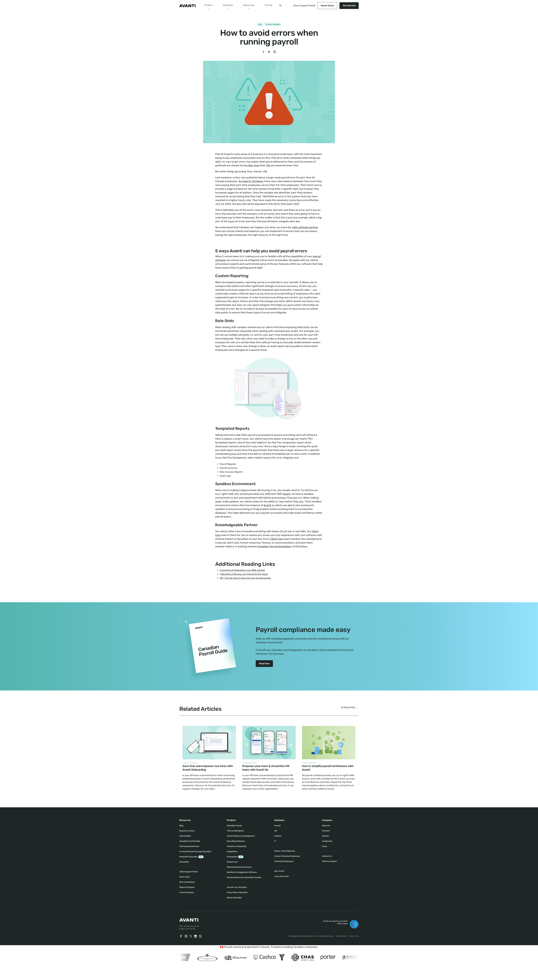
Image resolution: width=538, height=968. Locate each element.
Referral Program (187, 887)
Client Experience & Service (239, 867)
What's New (184, 877)
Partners (326, 831)
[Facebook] (181, 936)
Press (324, 846)
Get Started (349, 5)
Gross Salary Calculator (237, 892)
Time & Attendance (235, 831)
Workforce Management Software (242, 872)
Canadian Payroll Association (274, 546)
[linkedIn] (195, 936)
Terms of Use (354, 936)
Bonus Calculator (234, 897)
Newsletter (184, 862)
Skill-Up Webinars (187, 882)
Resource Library (187, 831)
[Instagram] (186, 936)
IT (275, 841)
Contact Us (327, 856)
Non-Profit (279, 871)
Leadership (327, 841)
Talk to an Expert (329, 861)
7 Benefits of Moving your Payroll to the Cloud (244, 574)
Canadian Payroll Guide (189, 841)
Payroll (277, 825)
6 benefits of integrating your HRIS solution (242, 570)
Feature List (232, 862)
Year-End (253, 165)
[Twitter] (190, 936)
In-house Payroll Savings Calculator (195, 851)
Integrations (232, 851)
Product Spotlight (273, 24)
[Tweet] (269, 52)
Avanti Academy (186, 892)
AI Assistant (234, 857)
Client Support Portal (304, 5)
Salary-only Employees (284, 851)
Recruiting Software (236, 841)
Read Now (264, 663)
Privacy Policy (341, 936)
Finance (277, 836)
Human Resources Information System (244, 877)
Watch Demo (327, 5)
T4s (268, 165)
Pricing (268, 5)
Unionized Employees (283, 861)
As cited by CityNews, (251, 181)
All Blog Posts (348, 707)
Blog (260, 24)
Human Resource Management (240, 836)
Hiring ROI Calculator (191, 857)
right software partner (305, 227)
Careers (325, 836)
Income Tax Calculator (237, 887)
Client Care (277, 538)
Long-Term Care (281, 876)
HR (275, 831)
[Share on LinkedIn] (274, 52)
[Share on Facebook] (263, 52)
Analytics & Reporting (236, 846)
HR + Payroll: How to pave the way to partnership (245, 578)
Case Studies (185, 836)
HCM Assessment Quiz (189, 846)
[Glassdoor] (200, 936)
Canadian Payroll (234, 825)
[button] (208, 5)
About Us (326, 825)
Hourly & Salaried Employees (287, 856)
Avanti (286, 493)
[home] (187, 5)
